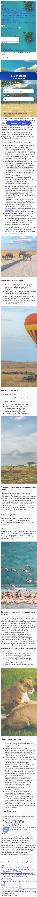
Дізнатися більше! (18, 123)
